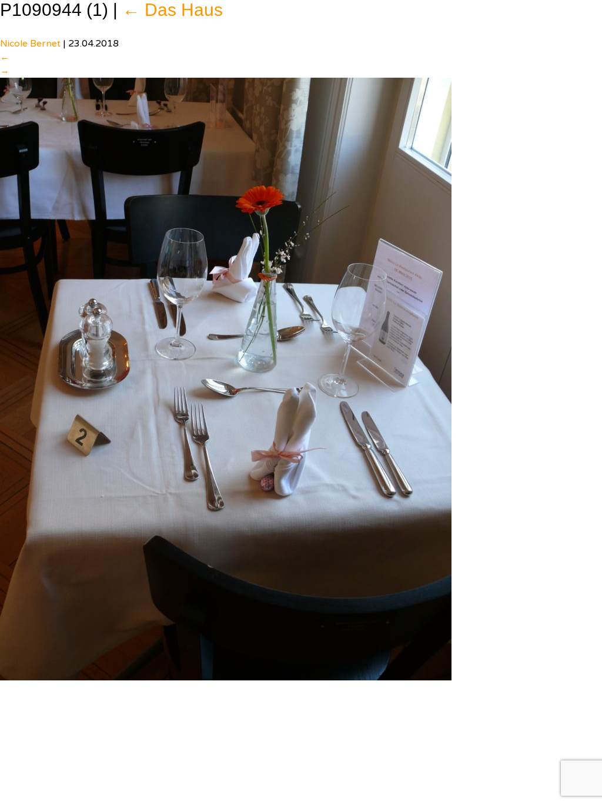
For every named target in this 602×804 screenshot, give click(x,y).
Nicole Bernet (30, 43)
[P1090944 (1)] (226, 378)
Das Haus (172, 9)
